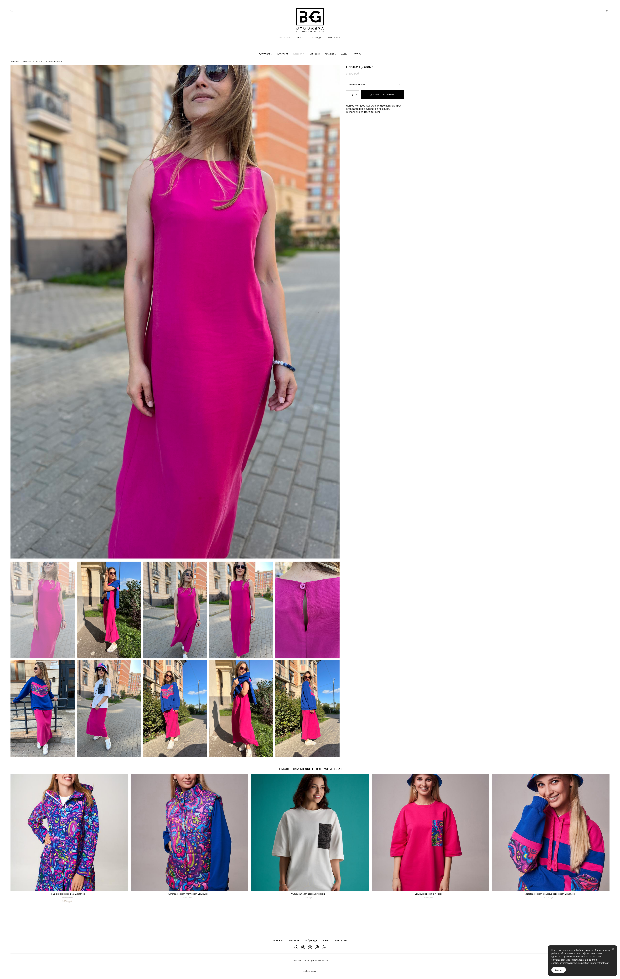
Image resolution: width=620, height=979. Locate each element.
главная (278, 940)
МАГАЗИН (284, 38)
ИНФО (300, 38)
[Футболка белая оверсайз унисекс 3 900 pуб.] (310, 832)
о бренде (311, 940)
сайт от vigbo (310, 971)
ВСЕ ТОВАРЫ (266, 54)
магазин (14, 61)
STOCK (357, 54)
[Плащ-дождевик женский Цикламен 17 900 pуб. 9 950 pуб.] (69, 832)
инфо (326, 940)
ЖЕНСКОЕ (298, 54)
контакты (341, 940)
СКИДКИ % (330, 54)
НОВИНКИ (314, 54)
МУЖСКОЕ (283, 54)
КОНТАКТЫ (334, 38)
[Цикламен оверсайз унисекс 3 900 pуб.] (430, 832)
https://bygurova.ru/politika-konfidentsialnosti (584, 962)
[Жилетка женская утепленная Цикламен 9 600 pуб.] (189, 832)
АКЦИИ (345, 54)
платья (38, 61)
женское (27, 61)
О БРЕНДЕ (316, 38)
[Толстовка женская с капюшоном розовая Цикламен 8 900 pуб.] (551, 832)
